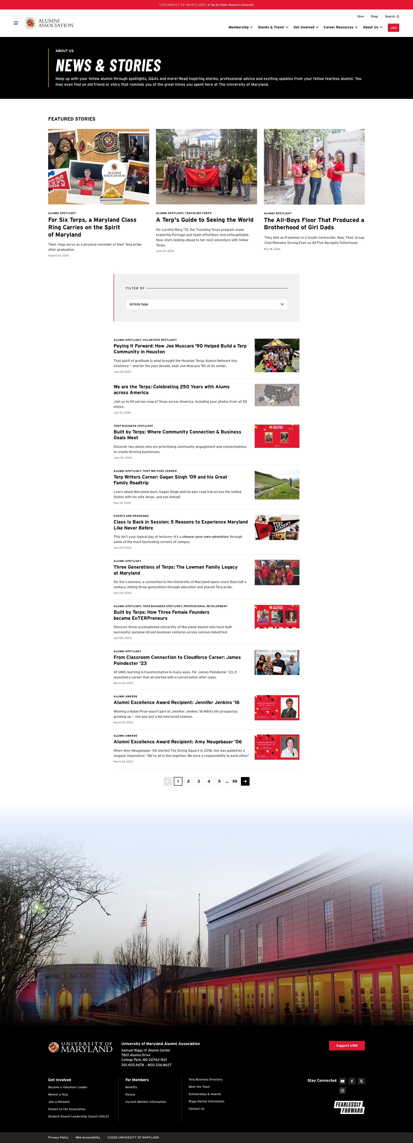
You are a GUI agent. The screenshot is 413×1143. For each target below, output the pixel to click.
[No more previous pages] (167, 781)
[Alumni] (49, 23)
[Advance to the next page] (245, 781)
